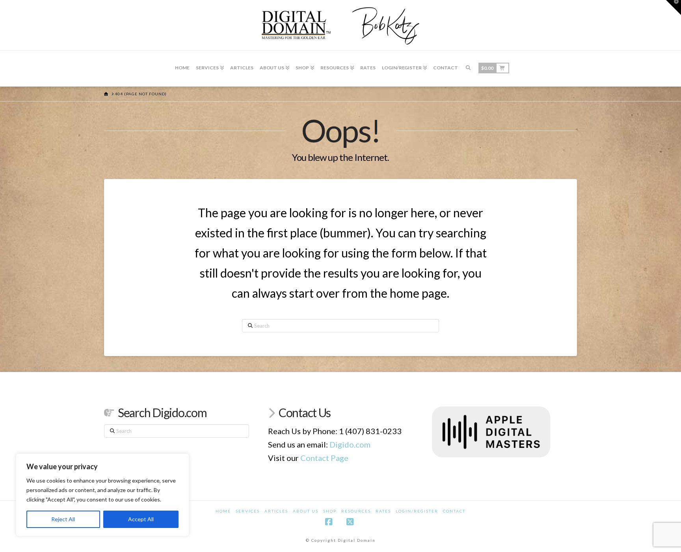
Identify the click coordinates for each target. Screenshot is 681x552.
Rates (383, 511)
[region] (102, 494)
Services (248, 511)
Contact (454, 511)
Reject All (63, 519)
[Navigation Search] (468, 68)
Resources (356, 511)
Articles (276, 511)
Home (223, 511)
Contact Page (324, 457)
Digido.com (349, 444)
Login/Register (417, 511)
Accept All (141, 519)
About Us (305, 511)
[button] (673, 7)
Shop (330, 511)
